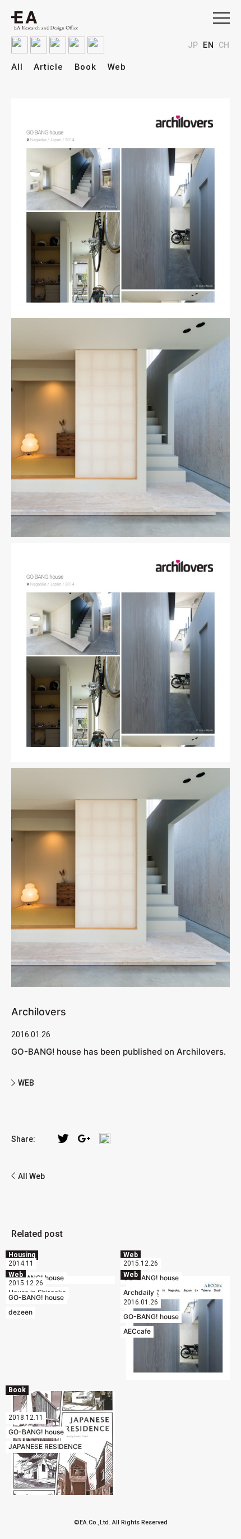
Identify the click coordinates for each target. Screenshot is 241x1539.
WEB (26, 1082)
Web (117, 67)
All (16, 67)
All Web (31, 1176)
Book (85, 67)
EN (208, 45)
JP (193, 45)
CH (224, 45)
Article (48, 67)
